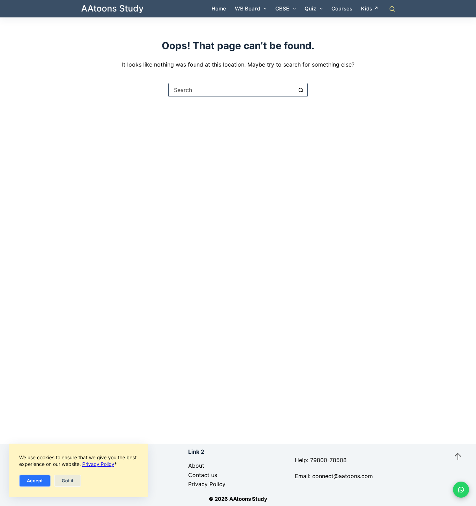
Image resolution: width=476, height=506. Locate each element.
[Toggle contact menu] (461, 490)
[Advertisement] (238, 166)
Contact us (202, 475)
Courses (341, 8)
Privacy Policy (98, 464)
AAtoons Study (112, 8)
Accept (35, 480)
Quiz (310, 8)
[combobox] (231, 90)
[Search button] (300, 90)
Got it (68, 480)
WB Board (247, 8)
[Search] (392, 9)
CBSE (282, 8)
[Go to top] (458, 456)
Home (219, 8)
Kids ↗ (369, 8)
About (196, 465)
